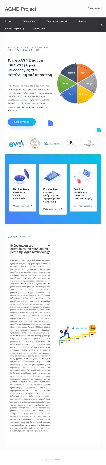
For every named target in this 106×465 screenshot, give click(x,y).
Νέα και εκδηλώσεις (14, 28)
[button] (102, 24)
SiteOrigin (51, 459)
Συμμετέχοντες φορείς (57, 21)
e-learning (82, 21)
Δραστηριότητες (29, 21)
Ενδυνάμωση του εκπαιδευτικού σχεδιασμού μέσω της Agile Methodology (30, 249)
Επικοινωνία (39, 28)
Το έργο (8, 21)
